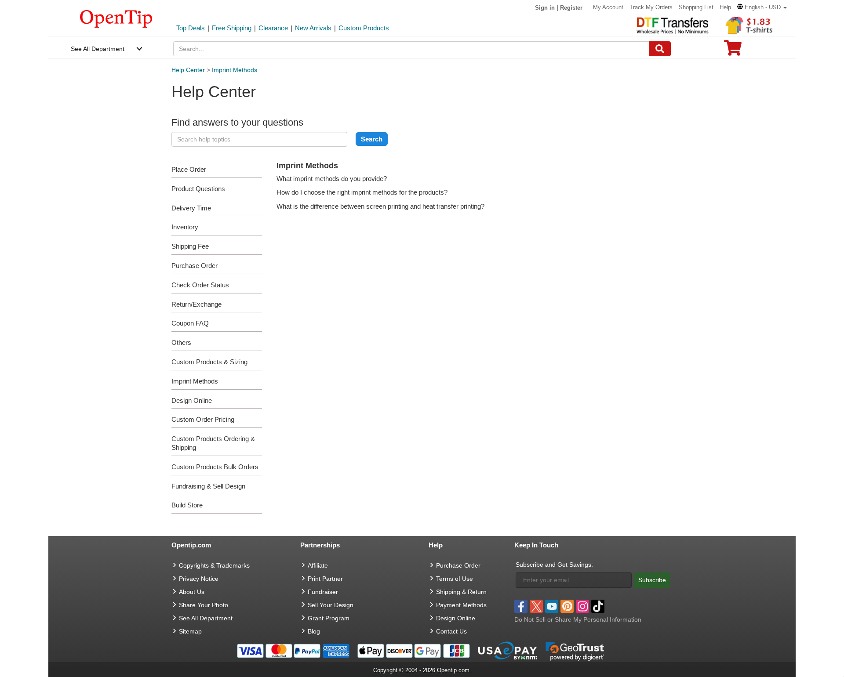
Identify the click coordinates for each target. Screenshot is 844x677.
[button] (762, 7)
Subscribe (652, 579)
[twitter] (536, 606)
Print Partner (325, 578)
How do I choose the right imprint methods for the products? (361, 192)
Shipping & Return (461, 591)
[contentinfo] (116, 18)
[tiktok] (597, 606)
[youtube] (551, 606)
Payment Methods (461, 604)
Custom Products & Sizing (209, 362)
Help (725, 7)
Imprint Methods (234, 69)
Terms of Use (454, 578)
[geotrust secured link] (575, 650)
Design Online (191, 400)
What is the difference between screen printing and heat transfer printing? (380, 206)
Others (181, 342)
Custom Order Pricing (202, 419)
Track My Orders (651, 7)
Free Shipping (231, 28)
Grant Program (328, 618)
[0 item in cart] (733, 50)
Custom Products (363, 28)
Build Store (187, 505)
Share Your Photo (203, 604)
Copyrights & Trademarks (214, 565)
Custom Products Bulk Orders (214, 467)
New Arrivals (313, 28)
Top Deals (190, 28)
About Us (191, 591)
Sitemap (190, 631)
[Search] (660, 48)
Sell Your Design (330, 604)
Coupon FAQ (190, 323)
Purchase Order (194, 265)
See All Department (97, 48)
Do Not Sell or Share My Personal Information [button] (577, 619)
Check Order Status (200, 285)
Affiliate (318, 565)
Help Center (188, 69)
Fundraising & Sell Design (208, 486)
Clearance (273, 28)
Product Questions (198, 188)
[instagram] (582, 606)
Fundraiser (323, 591)
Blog (314, 631)
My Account (608, 7)
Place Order (188, 169)
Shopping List (696, 7)
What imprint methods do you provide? (331, 178)
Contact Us (451, 631)
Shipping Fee (190, 246)
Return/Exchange (196, 304)
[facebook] (521, 606)
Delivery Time (191, 208)
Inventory (184, 227)
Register (571, 7)
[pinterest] (567, 606)
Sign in (545, 7)
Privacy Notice (198, 578)
